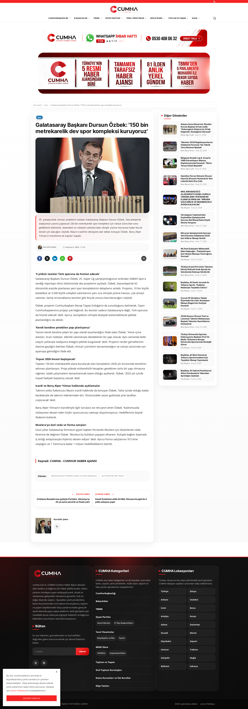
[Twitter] (36, 663)
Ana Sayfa (37, 105)
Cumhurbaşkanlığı (106, 593)
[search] (214, 18)
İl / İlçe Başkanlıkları (123, 623)
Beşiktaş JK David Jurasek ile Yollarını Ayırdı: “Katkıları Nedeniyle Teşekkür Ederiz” (195, 285)
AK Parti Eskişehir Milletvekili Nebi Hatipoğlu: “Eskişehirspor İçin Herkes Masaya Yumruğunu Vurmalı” (196, 252)
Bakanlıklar (102, 601)
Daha (194, 18)
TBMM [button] (96, 18)
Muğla (193, 658)
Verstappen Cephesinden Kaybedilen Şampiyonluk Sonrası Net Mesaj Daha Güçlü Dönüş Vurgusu (195, 219)
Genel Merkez (103, 623)
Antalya (164, 616)
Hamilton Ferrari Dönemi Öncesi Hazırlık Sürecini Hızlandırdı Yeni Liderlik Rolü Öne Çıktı (197, 178)
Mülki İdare (102, 647)
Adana (164, 625)
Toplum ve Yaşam (105, 662)
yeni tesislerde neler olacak (113, 475)
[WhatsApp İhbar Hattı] (124, 37)
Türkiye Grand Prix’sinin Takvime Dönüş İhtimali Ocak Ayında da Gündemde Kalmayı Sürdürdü (197, 269)
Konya (193, 616)
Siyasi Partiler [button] (112, 18)
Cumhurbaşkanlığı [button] (58, 18)
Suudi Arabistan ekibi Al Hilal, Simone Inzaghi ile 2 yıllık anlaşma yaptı (121, 500)
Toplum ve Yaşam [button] (177, 18)
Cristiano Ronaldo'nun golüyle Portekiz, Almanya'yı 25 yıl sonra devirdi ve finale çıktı (63, 500)
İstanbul (194, 600)
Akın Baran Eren (187, 151)
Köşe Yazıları (102, 685)
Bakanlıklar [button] (80, 18)
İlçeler (122, 638)
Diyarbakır (166, 641)
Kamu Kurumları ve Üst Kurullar (113, 678)
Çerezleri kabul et (31, 698)
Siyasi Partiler (103, 617)
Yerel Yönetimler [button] (135, 18)
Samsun (165, 649)
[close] (56, 671)
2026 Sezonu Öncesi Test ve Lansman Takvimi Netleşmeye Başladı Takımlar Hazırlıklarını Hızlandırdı (195, 320)
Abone (82, 651)
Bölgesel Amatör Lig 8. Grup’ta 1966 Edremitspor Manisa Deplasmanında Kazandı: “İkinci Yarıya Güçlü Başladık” (196, 162)
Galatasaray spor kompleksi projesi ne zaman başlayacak (74, 475)
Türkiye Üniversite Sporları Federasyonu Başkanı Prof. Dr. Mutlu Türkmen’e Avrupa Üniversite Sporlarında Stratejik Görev (196, 339)
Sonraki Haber (103, 494)
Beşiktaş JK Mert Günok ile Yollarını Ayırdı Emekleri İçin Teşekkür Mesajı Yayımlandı (194, 357)
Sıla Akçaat (185, 208)
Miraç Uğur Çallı (187, 135)
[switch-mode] (215, 1)
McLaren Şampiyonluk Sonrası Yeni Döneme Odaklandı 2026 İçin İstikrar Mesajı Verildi (196, 236)
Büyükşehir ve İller (106, 638)
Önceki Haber (83, 494)
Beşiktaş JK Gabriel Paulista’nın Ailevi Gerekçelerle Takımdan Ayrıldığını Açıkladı (196, 373)
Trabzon (194, 649)
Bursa (192, 608)
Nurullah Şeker (61, 519)
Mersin (193, 633)
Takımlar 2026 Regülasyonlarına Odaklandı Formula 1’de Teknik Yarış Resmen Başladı (197, 145)
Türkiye (164, 591)
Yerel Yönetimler (105, 632)
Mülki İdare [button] (156, 18)
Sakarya (194, 666)
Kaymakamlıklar (117, 653)
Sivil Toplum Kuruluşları (109, 670)
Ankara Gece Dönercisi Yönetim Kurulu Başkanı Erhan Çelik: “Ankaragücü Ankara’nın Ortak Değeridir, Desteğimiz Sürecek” (196, 128)
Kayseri (193, 641)
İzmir (163, 608)
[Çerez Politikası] (18, 690)
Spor (46, 105)
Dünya (193, 591)
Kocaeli (164, 633)
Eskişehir (165, 658)
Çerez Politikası (207, 704)
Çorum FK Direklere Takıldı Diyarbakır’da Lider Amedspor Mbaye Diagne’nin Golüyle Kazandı (195, 302)
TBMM (99, 609)
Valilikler (101, 653)
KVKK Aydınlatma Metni (186, 704)
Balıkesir (165, 666)
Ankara (164, 600)
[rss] (44, 663)
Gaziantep (195, 625)
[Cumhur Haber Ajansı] (124, 73)
